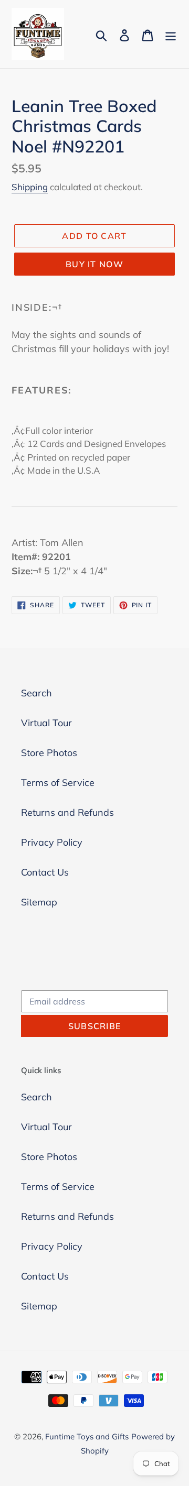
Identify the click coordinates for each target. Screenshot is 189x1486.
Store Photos (49, 753)
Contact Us (45, 872)
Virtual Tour (46, 723)
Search (36, 693)
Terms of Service (57, 783)
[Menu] (170, 34)
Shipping (30, 186)
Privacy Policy (51, 842)
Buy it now (94, 264)
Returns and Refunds (67, 812)
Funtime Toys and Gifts (87, 1436)
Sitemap (39, 902)
